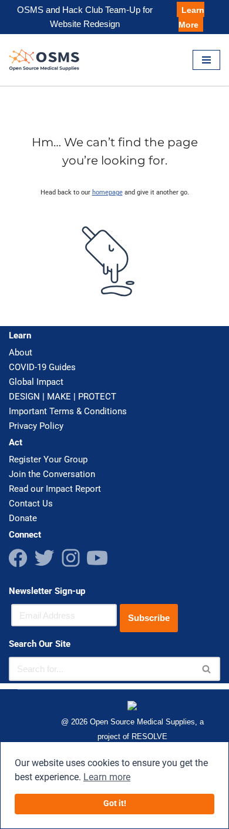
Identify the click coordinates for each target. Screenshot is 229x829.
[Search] (207, 669)
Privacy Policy (36, 426)
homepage (107, 192)
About (20, 352)
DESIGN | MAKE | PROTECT (62, 396)
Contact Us (31, 503)
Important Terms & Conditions (68, 411)
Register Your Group (48, 459)
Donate (23, 518)
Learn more (106, 777)
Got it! (114, 803)
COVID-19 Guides (42, 367)
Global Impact (36, 382)
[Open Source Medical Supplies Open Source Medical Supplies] (47, 60)
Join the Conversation (52, 474)
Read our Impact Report (55, 489)
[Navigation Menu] (206, 60)
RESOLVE (149, 737)
